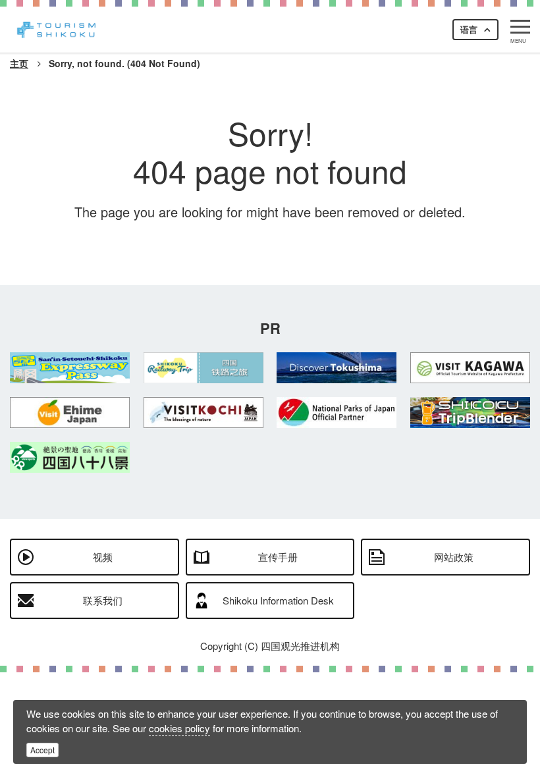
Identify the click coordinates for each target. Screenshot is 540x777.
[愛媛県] (70, 412)
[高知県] (204, 412)
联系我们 (102, 600)
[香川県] (470, 367)
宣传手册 (278, 557)
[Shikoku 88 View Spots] (70, 457)
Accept (42, 749)
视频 (103, 557)
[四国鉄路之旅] (204, 367)
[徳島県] (337, 367)
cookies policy (179, 728)
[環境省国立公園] (337, 412)
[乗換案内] (470, 412)
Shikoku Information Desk (278, 600)
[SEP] (70, 367)
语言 (468, 29)
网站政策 (453, 557)
